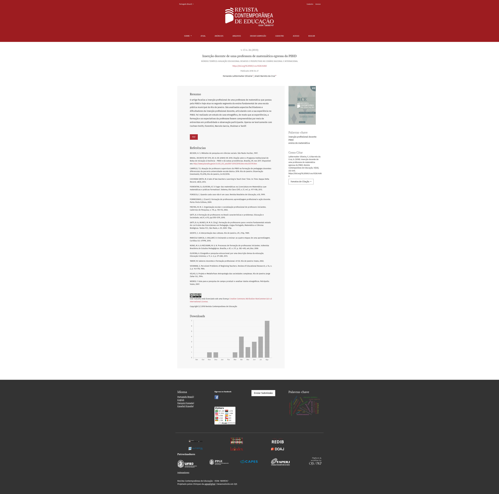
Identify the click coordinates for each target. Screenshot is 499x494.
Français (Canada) (185, 403)
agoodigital (210, 484)
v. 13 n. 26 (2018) (249, 49)
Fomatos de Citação (300, 181)
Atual (203, 36)
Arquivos (236, 36)
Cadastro (279, 36)
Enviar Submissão (258, 36)
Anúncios (219, 36)
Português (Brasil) (187, 4)
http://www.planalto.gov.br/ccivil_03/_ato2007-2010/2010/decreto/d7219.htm (225, 164)
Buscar (311, 36)
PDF (194, 137)
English (180, 400)
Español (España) (185, 406)
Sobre (187, 36)
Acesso (296, 36)
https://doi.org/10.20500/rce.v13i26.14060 (249, 66)
